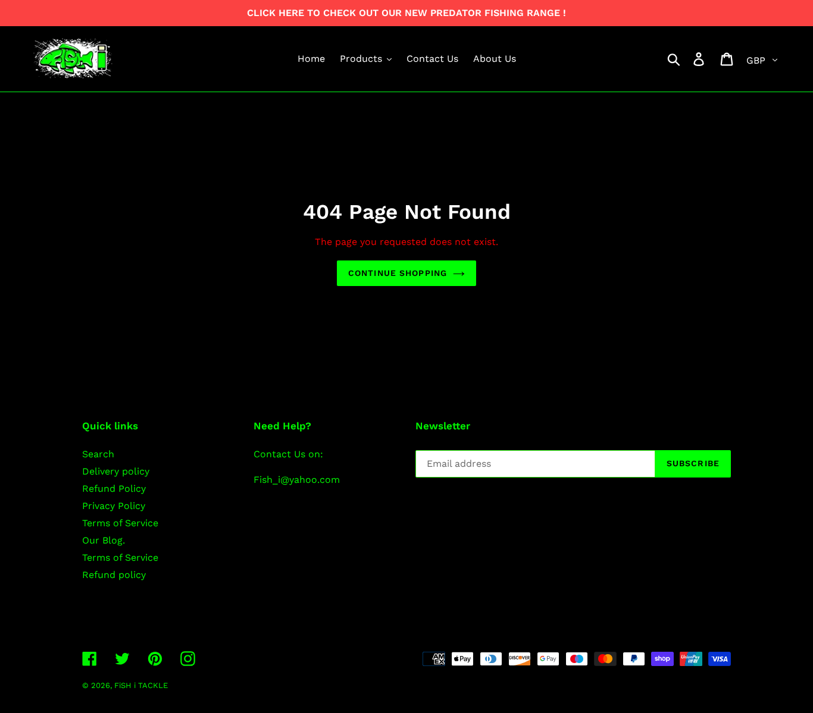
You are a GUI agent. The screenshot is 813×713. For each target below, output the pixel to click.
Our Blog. (103, 540)
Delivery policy (115, 471)
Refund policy (114, 574)
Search (98, 454)
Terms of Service (120, 523)
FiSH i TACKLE (141, 685)
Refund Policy (114, 488)
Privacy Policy (113, 505)
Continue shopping (397, 273)
